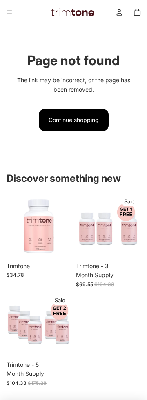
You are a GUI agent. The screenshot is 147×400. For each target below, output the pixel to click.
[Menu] (9, 12)
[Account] (119, 12)
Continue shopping (74, 119)
